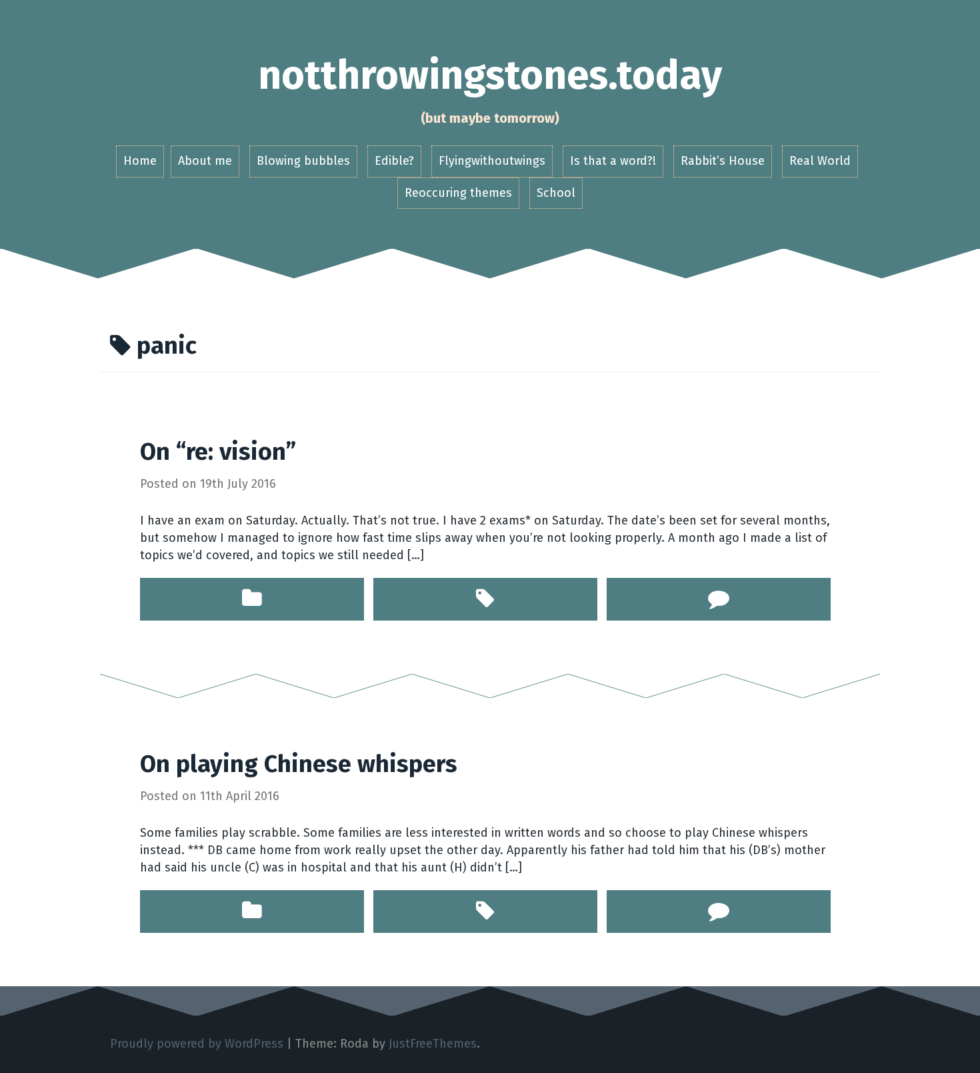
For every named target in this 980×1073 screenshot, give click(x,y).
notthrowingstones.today (490, 75)
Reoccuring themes (458, 193)
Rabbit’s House (723, 160)
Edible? (394, 160)
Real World (820, 160)
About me (205, 160)
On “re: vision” (218, 451)
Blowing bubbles (303, 160)
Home (140, 160)
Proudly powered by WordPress (196, 1043)
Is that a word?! (613, 160)
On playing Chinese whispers (298, 764)
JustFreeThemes (433, 1043)
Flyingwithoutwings (492, 160)
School (556, 193)
